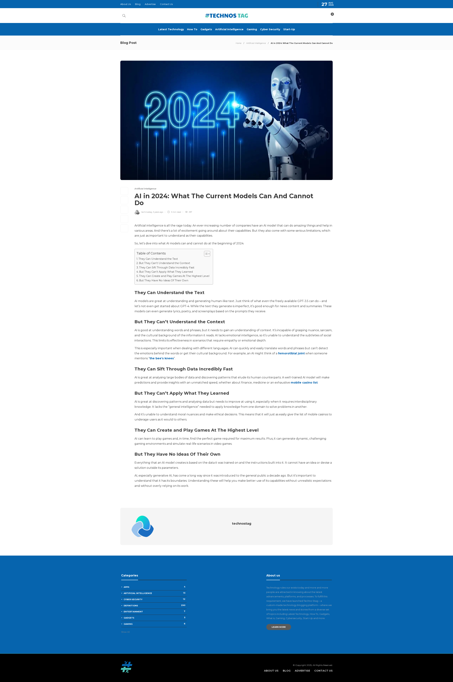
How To (192, 29)
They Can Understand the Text (158, 258)
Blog (138, 4)
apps (154, 586)
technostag (146, 212)
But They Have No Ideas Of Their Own (163, 280)
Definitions (154, 605)
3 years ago (158, 212)
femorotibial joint (291, 353)
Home (238, 43)
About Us (125, 4)
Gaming (252, 29)
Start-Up (289, 29)
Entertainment (154, 611)
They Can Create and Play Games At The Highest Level (174, 276)
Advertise (150, 4)
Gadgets (206, 29)
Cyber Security (270, 29)
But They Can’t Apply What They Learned (166, 271)
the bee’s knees (162, 358)
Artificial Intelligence (229, 29)
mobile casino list (304, 382)
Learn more (279, 627)
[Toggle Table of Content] (205, 254)
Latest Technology (171, 29)
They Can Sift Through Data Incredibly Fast (166, 267)
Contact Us (166, 4)
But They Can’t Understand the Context (164, 263)
